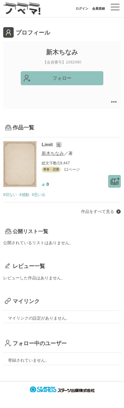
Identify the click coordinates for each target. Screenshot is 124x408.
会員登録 (98, 8)
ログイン (82, 8)
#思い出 (38, 195)
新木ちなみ (53, 153)
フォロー (62, 78)
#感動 (24, 195)
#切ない (10, 195)
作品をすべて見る (97, 211)
